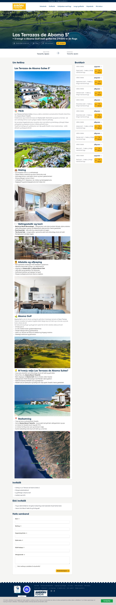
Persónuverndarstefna (47, 585)
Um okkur (70, 585)
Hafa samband (79, 585)
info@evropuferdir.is (61, 1)
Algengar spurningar (60, 585)
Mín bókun (87, 585)
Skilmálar (36, 585)
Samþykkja (106, 601)
